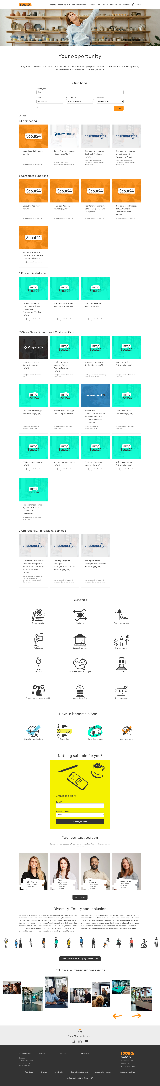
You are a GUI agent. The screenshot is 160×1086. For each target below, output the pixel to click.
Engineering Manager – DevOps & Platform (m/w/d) (95, 154)
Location (39, 98)
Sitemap (44, 1072)
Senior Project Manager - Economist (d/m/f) (64, 152)
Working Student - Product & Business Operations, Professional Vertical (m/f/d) (32, 309)
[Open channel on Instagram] (73, 1041)
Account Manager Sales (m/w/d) (64, 463)
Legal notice (59, 1072)
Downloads (84, 1053)
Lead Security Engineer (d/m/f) (33, 152)
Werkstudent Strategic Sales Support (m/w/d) (64, 412)
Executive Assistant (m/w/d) (31, 207)
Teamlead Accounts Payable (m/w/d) (63, 207)
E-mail (59, 802)
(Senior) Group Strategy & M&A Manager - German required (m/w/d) (126, 210)
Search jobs (41, 89)
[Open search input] (133, 4)
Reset (38, 107)
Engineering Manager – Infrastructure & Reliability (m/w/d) (126, 154)
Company (52, 5)
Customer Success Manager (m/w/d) (93, 463)
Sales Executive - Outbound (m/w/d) (124, 363)
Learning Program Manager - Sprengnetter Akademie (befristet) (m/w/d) (64, 565)
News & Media (115, 5)
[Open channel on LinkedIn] (80, 1041)
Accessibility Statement (103, 1072)
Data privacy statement (79, 1072)
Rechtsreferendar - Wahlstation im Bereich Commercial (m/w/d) (33, 255)
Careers (105, 5)
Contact (126, 5)
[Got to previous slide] (117, 1016)
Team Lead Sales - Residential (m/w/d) (124, 412)
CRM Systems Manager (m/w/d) (33, 463)
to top (80, 1032)
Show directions (129, 1067)
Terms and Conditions (127, 1072)
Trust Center (29, 1072)
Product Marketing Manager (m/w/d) (93, 304)
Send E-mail (80, 897)
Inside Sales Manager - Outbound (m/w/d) (126, 463)
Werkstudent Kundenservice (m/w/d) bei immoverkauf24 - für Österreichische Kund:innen (95, 417)
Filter (118, 108)
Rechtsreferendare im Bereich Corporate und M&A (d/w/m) (95, 209)
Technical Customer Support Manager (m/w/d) (32, 365)
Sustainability (94, 5)
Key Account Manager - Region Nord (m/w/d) (95, 363)
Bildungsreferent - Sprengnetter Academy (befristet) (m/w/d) (95, 563)
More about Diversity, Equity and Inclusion (80, 959)
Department (71, 98)
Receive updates (62, 811)
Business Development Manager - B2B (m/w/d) (64, 304)
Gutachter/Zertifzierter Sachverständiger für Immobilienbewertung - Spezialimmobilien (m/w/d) (33, 566)
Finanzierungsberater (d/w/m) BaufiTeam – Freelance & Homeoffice (32, 509)
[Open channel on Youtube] (86, 1041)
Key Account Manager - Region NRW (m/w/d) (33, 412)
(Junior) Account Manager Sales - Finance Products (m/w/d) (62, 366)
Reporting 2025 (64, 5)
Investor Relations (79, 5)
